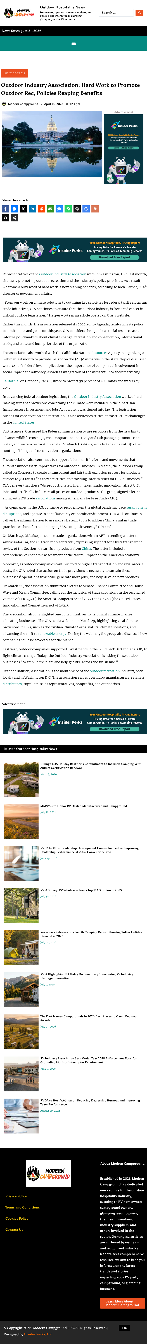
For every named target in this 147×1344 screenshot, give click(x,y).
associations (45, 498)
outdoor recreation (105, 671)
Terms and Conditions (22, 1207)
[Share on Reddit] (41, 208)
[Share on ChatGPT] (77, 208)
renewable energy (52, 634)
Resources (99, 353)
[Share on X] (23, 208)
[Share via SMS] (59, 208)
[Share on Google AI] (86, 208)
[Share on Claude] (95, 208)
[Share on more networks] (14, 217)
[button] (73, 43)
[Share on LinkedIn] (32, 208)
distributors (12, 684)
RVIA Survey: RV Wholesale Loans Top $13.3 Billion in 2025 (81, 890)
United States (23, 422)
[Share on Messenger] (14, 208)
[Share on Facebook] (5, 208)
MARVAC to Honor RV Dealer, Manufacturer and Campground (83, 806)
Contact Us (14, 1230)
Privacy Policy (16, 1196)
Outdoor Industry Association (62, 274)
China (86, 549)
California (10, 381)
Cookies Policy (16, 1218)
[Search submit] (139, 13)
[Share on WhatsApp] (68, 208)
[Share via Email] (50, 208)
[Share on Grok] (5, 217)
